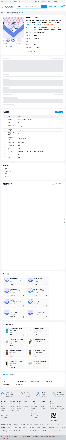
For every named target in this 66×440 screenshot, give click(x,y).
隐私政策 (33, 404)
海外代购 (19, 406)
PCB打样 (8, 427)
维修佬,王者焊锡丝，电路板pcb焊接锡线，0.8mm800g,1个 (23, 328)
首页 (2, 12)
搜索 (43, 6)
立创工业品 (22, 424)
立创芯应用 (8, 424)
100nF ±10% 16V (14, 311)
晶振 (57, 427)
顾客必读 (3, 404)
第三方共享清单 (34, 413)
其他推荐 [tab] (12, 374)
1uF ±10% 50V (36, 311)
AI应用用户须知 (34, 415)
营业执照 (7, 438)
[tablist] (33, 374)
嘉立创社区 (29, 424)
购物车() (45, 1)
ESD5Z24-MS (19, 384)
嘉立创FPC (42, 424)
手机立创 (43, 408)
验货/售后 (26, 406)
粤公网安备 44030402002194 (31, 436)
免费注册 (9, 1)
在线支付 (12, 404)
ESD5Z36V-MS (6, 384)
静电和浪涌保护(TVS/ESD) (11, 12)
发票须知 (12, 406)
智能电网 (38, 427)
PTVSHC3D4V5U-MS (47, 381)
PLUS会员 (3, 413)
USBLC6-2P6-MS (46, 378)
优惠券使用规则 (4, 415)
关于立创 (43, 404)
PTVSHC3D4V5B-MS (34, 381)
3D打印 (36, 424)
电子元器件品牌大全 (23, 427)
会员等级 (3, 410)
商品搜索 (3, 408)
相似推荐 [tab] (5, 374)
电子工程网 (51, 427)
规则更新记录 (34, 406)
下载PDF (61, 184)
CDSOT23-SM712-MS (21, 378)
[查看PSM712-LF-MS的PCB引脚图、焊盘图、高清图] (13, 27)
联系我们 (43, 406)
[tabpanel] (33, 382)
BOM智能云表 (4, 417)
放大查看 (54, 184)
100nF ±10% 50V (37, 300)
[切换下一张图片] (23, 40)
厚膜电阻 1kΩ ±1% (37, 278)
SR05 (4, 381)
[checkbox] (5, 116)
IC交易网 (15, 427)
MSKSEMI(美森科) (39, 32)
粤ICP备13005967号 (43, 436)
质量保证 (19, 410)
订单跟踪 (19, 408)
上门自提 (12, 410)
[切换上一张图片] (4, 40)
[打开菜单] (2, 7)
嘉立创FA (57, 424)
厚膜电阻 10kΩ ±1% (14, 278)
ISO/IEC (59, 436)
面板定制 (16, 424)
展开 (63, 424)
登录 (6, 1)
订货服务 (19, 404)
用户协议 (33, 408)
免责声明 (33, 410)
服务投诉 (25, 408)
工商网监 (53, 436)
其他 (7, 430)
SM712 (4, 378)
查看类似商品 (59, 112)
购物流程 (3, 406)
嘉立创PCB (49, 424)
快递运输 (12, 408)
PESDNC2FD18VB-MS (21, 381)
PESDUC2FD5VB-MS (34, 378)
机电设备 (45, 427)
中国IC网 (32, 427)
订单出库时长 (26, 404)
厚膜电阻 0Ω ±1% (14, 289)
